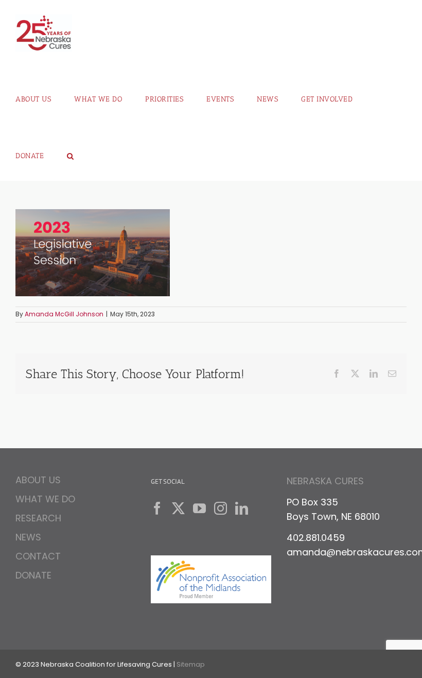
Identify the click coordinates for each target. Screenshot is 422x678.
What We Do (45, 499)
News (28, 537)
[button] (70, 152)
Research (38, 518)
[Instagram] (220, 508)
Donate (33, 575)
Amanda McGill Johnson (64, 314)
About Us (38, 481)
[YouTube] (199, 508)
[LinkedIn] (241, 508)
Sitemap (191, 664)
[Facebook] (157, 508)
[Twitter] (178, 508)
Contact (38, 556)
